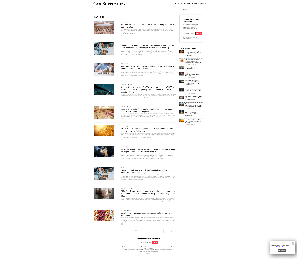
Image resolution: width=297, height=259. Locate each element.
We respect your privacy (140, 249)
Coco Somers (193, 56)
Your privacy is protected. (187, 37)
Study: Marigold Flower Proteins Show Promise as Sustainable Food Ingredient (193, 121)
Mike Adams (193, 77)
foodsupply (203, 3)
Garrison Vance (194, 86)
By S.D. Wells (129, 43)
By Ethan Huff (129, 84)
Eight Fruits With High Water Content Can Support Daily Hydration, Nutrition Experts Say (193, 61)
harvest (176, 3)
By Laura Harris (130, 63)
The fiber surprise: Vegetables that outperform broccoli (193, 67)
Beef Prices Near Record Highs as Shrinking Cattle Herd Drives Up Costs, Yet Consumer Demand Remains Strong (193, 53)
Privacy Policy (148, 253)
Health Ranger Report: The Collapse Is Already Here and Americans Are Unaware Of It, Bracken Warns (192, 82)
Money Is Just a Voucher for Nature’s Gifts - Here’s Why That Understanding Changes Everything (193, 105)
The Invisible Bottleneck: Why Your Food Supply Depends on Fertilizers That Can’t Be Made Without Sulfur (193, 113)
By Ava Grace (129, 22)
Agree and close (281, 250)
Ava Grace (193, 70)
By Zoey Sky (129, 126)
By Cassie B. (129, 106)
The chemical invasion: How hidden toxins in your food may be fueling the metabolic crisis (193, 98)
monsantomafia (185, 3)
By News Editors (130, 188)
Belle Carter (193, 93)
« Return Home (101, 231)
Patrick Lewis (193, 100)
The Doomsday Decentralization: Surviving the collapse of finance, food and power (193, 90)
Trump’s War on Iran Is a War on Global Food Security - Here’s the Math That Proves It (193, 74)
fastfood (194, 3)
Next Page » (170, 231)
